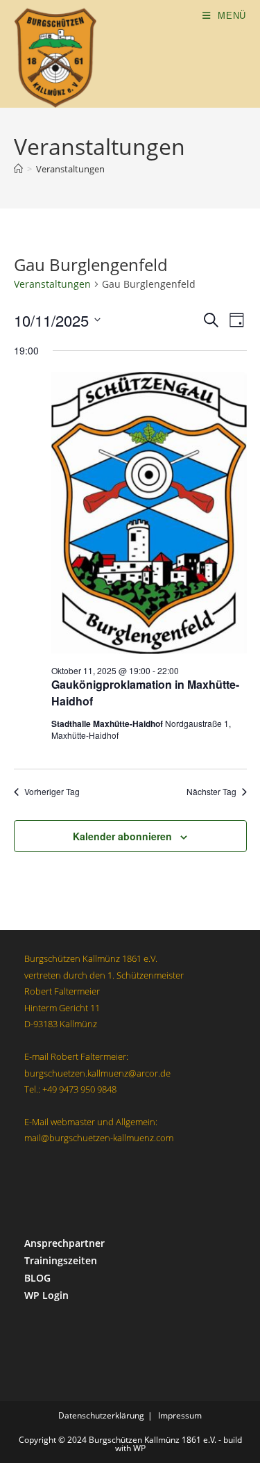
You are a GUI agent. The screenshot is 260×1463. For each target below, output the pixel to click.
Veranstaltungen (70, 169)
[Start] (18, 169)
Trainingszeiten (60, 1260)
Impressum (180, 1415)
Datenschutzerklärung (101, 1415)
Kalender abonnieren (122, 836)
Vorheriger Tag (52, 791)
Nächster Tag (211, 791)
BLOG (37, 1277)
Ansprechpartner (64, 1243)
